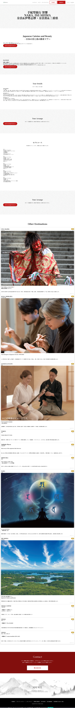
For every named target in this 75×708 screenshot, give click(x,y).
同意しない (51, 707)
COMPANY (34, 2)
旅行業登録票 (49, 701)
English (72, 2)
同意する (49, 707)
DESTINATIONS (45, 2)
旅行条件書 (43, 701)
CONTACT (61, 2)
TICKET (53, 2)
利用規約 (13, 701)
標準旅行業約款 (37, 701)
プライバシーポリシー (21, 701)
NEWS (39, 2)
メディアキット (29, 701)
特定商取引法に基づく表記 (59, 701)
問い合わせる (37, 668)
